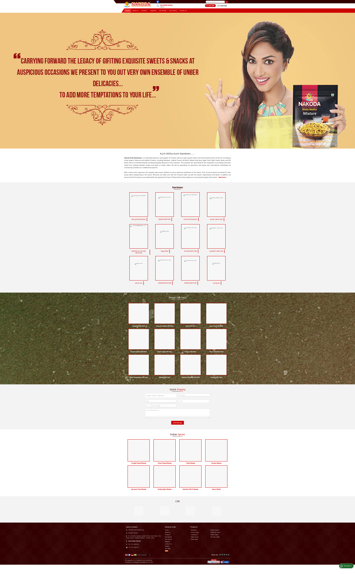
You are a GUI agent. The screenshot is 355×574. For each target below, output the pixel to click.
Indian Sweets (215, 530)
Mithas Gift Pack (164, 377)
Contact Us (183, 10)
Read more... (223, 177)
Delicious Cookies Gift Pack (190, 377)
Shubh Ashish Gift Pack (139, 352)
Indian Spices (195, 537)
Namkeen (194, 530)
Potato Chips (195, 532)
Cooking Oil (194, 534)
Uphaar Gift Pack (216, 377)
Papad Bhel (164, 251)
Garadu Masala (216, 463)
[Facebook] (158, 1)
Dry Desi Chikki (215, 537)
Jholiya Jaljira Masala (164, 489)
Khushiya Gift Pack (138, 326)
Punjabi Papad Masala (138, 463)
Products (144, 10)
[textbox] (215, 2)
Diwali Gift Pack (215, 532)
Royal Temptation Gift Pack (139, 377)
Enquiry (167, 546)
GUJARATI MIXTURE (216, 251)
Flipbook (153, 10)
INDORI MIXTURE (190, 283)
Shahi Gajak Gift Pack (164, 352)
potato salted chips (216, 219)
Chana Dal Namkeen (190, 219)
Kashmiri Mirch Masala (190, 489)
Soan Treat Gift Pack (216, 326)
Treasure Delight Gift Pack (165, 326)
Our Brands (162, 10)
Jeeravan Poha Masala (138, 489)
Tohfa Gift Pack (190, 326)
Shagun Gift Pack (190, 352)
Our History (173, 10)
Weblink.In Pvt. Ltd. (147, 562)
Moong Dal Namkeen (139, 219)
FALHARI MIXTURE (190, 251)
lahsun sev (138, 283)
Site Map (167, 548)
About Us (135, 10)
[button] (166, 5)
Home (128, 10)
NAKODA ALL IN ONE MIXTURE (139, 252)
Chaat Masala (190, 463)
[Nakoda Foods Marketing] (137, 4)
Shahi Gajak (194, 539)
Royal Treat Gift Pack (216, 352)
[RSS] (166, 551)
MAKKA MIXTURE (165, 219)
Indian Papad (214, 534)
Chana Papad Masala (164, 463)
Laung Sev (216, 283)
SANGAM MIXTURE (164, 283)
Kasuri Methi (216, 489)
